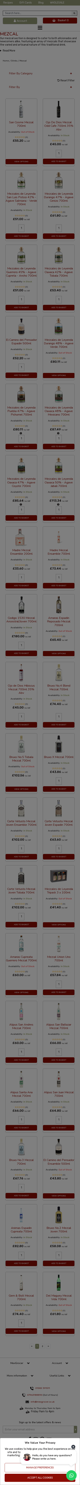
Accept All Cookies (40, 1477)
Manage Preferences (40, 1467)
